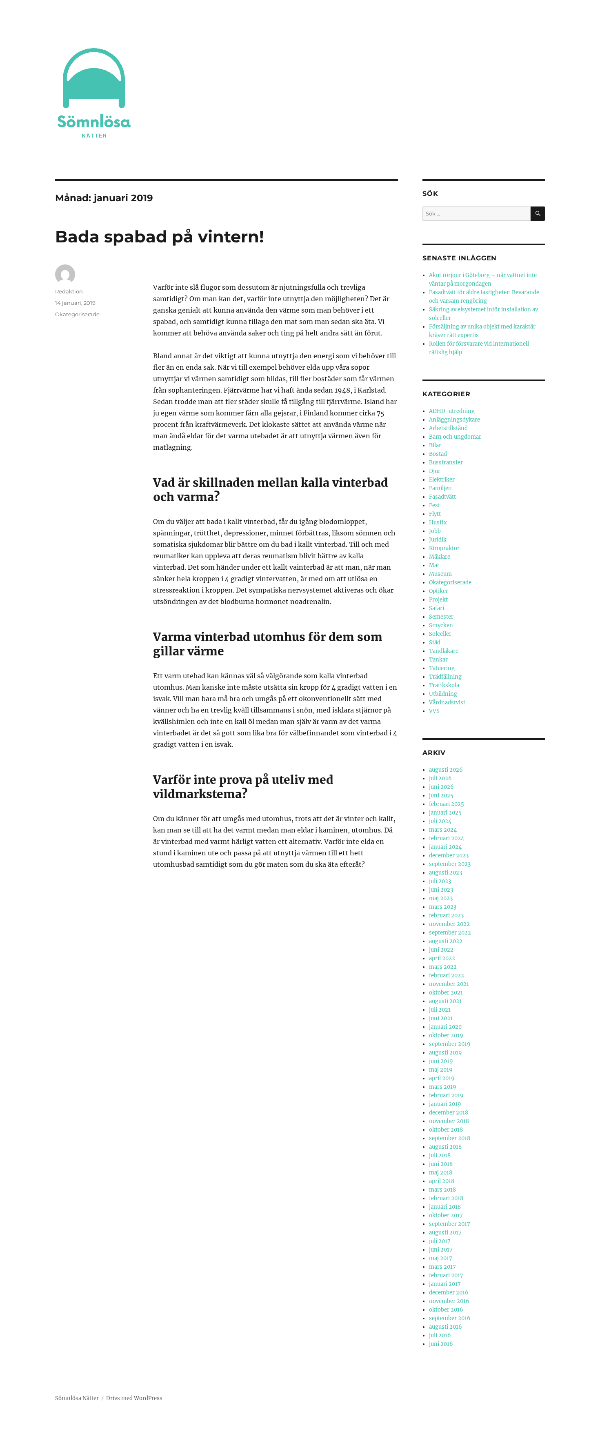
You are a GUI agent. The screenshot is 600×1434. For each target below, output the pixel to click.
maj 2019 (441, 1069)
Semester (441, 616)
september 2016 (450, 1318)
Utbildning (443, 693)
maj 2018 (440, 1172)
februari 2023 (446, 915)
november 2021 (449, 984)
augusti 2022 (445, 941)
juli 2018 (440, 1155)
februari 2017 (446, 1275)
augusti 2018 (445, 1146)
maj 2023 (441, 898)
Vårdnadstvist (447, 702)
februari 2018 (446, 1198)
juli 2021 (440, 1009)
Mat (434, 565)
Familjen (440, 488)
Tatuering (442, 668)
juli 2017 (440, 1241)
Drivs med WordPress (134, 1398)
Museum (440, 573)
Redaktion (69, 291)
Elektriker (442, 479)
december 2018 (448, 1112)
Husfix (438, 522)
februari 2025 (446, 804)
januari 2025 (445, 812)
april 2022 (442, 958)
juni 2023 (441, 889)
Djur (434, 471)
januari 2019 (445, 1104)
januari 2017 (445, 1284)
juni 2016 (441, 1344)
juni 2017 (441, 1249)
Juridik (438, 539)
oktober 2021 (446, 992)
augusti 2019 (445, 1052)
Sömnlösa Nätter (77, 1398)
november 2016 (449, 1301)
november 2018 (449, 1121)
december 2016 (449, 1292)
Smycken (441, 625)
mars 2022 (443, 966)
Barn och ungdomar (455, 436)
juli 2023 (440, 881)
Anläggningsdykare (454, 419)
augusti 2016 (445, 1326)
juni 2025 (441, 795)
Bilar (435, 445)
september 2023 (450, 864)
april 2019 (442, 1078)
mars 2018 (442, 1189)
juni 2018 (441, 1164)
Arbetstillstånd (448, 428)
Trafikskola (444, 685)
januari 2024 (445, 847)
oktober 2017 (446, 1215)
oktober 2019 (446, 1035)
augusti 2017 (445, 1232)
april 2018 (441, 1181)
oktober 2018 (446, 1129)
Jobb (435, 531)
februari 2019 (446, 1095)
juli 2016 (440, 1335)
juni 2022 (441, 949)
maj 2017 (440, 1258)
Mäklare (439, 556)
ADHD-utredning (452, 411)
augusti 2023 (445, 872)
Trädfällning (445, 676)
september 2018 (449, 1138)
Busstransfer (446, 462)
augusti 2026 (446, 769)
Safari (436, 608)
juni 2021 (441, 1018)
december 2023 (449, 855)
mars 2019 (442, 1086)
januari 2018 (445, 1206)
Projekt (438, 599)
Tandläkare (443, 651)
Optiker (438, 591)
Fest (434, 505)
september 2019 (450, 1044)
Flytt (435, 514)
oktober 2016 (446, 1309)
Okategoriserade (77, 314)
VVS (434, 711)
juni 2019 (441, 1061)
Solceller (440, 633)
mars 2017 (442, 1266)
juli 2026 (440, 778)
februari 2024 (446, 838)
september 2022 (450, 932)
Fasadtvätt (442, 496)
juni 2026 (441, 787)
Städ (434, 642)
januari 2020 (445, 1026)
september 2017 (449, 1224)
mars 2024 (443, 829)
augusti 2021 (445, 1001)
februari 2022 (446, 975)
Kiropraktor (444, 548)
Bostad (438, 454)
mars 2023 (442, 906)
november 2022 (449, 924)
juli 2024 (440, 821)
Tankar (438, 659)
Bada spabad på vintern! (159, 236)
